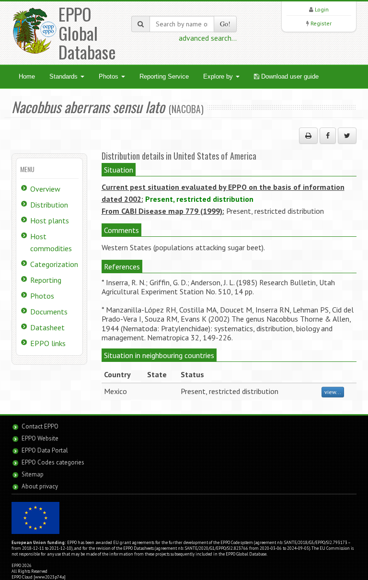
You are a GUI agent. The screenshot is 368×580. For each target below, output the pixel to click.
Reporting (45, 280)
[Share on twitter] (347, 136)
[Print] (308, 136)
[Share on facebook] (328, 136)
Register (321, 23)
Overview (45, 189)
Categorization (54, 264)
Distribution (49, 204)
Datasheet (47, 327)
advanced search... (208, 38)
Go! (225, 23)
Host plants (49, 220)
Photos (109, 76)
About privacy (40, 486)
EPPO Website (40, 438)
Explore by (219, 76)
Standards (64, 76)
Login (322, 9)
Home (27, 76)
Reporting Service (164, 76)
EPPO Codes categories (53, 462)
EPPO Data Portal (45, 450)
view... (332, 391)
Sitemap (33, 474)
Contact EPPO (40, 426)
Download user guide (289, 76)
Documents (49, 311)
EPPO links (48, 343)
